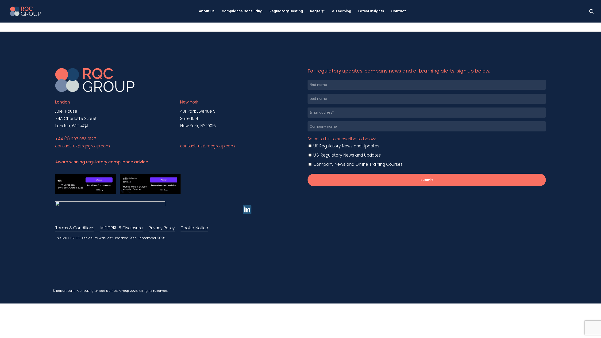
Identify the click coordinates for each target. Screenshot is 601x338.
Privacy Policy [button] (162, 228)
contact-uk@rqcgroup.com (82, 146)
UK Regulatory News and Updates (345, 146)
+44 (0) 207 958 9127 (75, 139)
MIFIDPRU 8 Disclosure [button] (121, 228)
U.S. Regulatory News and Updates (346, 155)
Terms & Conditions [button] (74, 228)
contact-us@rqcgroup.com (207, 146)
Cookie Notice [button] (194, 228)
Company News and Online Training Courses (357, 164)
